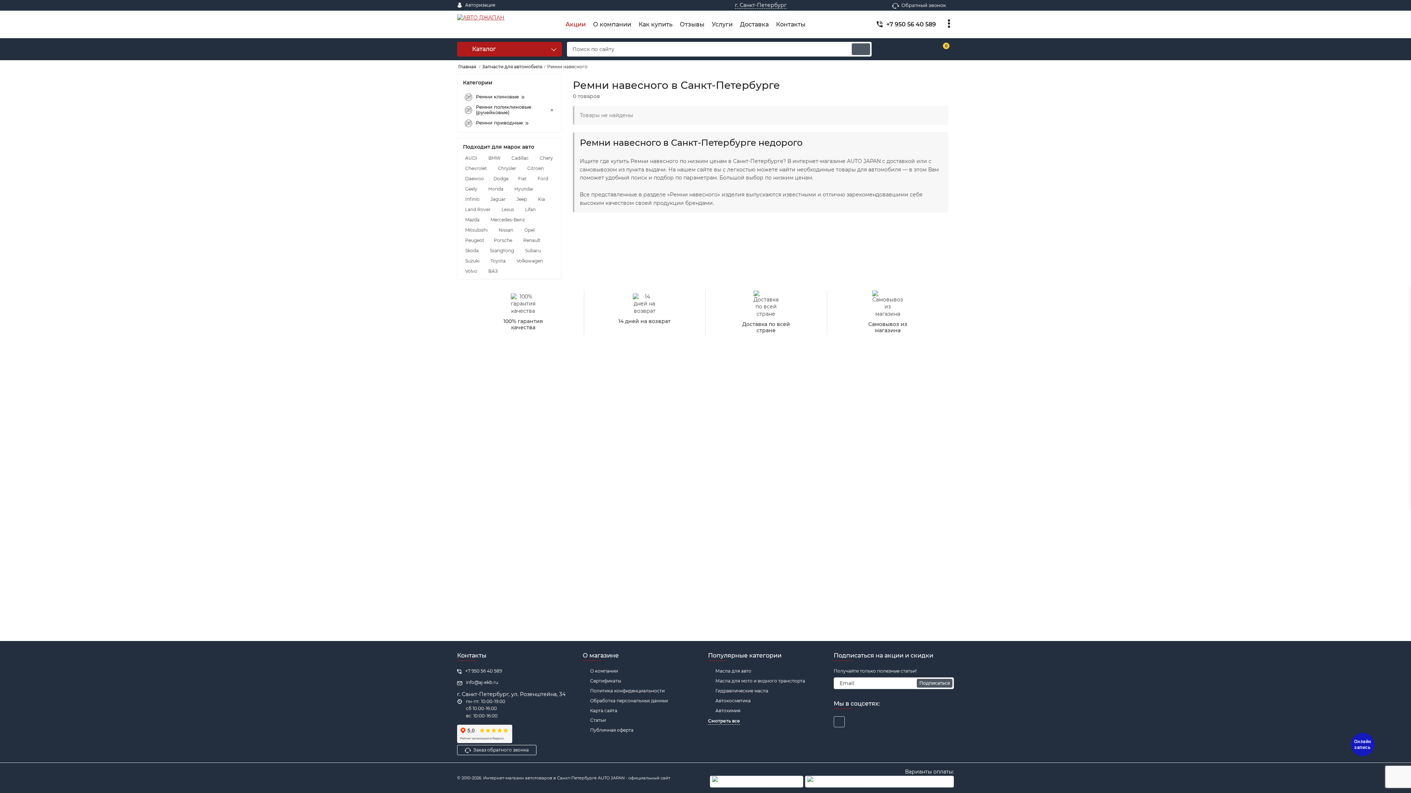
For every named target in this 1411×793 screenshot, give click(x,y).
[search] (861, 49)
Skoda (472, 250)
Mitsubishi (476, 230)
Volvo (471, 271)
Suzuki (472, 261)
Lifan (530, 209)
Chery (546, 158)
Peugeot (474, 240)
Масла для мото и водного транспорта (760, 681)
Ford (543, 178)
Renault (532, 240)
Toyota (498, 261)
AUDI (471, 158)
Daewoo (474, 178)
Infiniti (472, 199)
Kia (541, 199)
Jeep (522, 199)
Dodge (501, 178)
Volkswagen (530, 261)
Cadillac (520, 158)
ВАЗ (493, 271)
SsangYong (502, 250)
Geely (471, 189)
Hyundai (523, 189)
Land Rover (478, 209)
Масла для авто (733, 671)
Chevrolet (476, 168)
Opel (529, 230)
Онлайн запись (1362, 744)
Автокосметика (733, 700)
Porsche (503, 240)
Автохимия (727, 710)
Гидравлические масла (741, 691)
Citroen (535, 168)
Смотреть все (724, 721)
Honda (495, 189)
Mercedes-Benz (508, 219)
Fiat (522, 178)
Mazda (472, 219)
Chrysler (507, 168)
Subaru (533, 250)
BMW (494, 158)
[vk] (839, 721)
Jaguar (498, 199)
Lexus (508, 209)
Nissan (506, 230)
